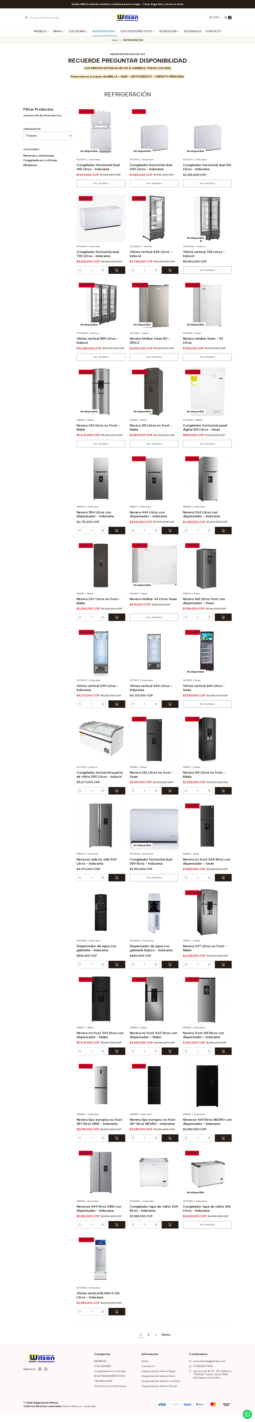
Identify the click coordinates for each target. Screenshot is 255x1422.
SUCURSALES (193, 31)
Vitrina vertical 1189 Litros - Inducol (97, 340)
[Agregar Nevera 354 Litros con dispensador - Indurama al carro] (116, 530)
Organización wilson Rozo (158, 1376)
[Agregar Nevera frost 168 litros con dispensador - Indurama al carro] (223, 1051)
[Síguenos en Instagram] (40, 1369)
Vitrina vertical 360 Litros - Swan (204, 688)
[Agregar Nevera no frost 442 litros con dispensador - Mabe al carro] (170, 1051)
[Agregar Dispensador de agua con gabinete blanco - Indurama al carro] (170, 964)
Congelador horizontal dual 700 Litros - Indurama (98, 254)
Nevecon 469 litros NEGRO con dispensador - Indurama (207, 1122)
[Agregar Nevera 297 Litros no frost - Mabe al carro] (223, 964)
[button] (80, 270)
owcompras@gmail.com (209, 1361)
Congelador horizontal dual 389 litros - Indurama (151, 861)
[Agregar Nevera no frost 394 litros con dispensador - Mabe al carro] (116, 1051)
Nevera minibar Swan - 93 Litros (203, 340)
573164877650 (203, 1366)
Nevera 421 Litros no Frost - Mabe (98, 427)
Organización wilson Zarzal (159, 1386)
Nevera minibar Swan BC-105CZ (150, 340)
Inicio (115, 40)
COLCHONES (77, 31)
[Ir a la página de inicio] (127, 17)
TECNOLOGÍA (168, 31)
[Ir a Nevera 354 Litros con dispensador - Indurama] (101, 478)
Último (165, 1334)
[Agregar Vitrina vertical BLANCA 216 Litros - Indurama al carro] (116, 1311)
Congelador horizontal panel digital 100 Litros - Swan (205, 427)
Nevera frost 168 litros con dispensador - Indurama (203, 1035)
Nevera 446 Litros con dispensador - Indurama (148, 514)
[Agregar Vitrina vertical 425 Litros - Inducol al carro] (170, 270)
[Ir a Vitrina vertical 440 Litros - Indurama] (154, 652)
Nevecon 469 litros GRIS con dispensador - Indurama (99, 1208)
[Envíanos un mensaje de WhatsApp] (247, 1414)
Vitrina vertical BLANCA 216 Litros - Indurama (98, 1295)
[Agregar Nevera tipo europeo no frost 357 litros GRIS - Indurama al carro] (116, 1138)
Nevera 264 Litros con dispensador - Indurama (201, 514)
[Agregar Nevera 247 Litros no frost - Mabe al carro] (116, 617)
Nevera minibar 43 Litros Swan (153, 599)
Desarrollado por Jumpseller (79, 1406)
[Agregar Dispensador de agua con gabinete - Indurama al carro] (116, 964)
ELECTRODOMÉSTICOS (136, 31)
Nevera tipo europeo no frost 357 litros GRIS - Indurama (99, 1122)
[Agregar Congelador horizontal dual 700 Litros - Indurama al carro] (116, 270)
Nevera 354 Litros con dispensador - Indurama (95, 514)
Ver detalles (100, 183)
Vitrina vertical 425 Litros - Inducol (151, 254)
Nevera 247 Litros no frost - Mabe (98, 601)
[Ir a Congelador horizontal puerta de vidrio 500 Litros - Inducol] (101, 739)
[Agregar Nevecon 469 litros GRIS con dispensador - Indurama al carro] (116, 1224)
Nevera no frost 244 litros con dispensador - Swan (206, 861)
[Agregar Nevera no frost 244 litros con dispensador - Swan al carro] (223, 877)
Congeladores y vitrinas (40, 160)
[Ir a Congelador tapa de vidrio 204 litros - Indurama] (154, 1173)
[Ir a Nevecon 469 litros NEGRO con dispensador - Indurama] (207, 1086)
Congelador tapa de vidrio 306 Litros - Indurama (207, 1208)
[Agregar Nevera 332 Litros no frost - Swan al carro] (170, 791)
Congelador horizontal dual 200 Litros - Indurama (151, 167)
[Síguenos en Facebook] (46, 1369)
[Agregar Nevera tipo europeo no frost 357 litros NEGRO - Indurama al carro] (170, 1138)
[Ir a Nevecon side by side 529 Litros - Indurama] (101, 825)
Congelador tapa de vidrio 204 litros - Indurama (154, 1208)
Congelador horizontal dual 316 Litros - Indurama (207, 167)
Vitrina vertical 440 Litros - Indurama (151, 688)
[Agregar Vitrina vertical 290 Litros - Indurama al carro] (116, 704)
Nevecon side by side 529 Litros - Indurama (97, 861)
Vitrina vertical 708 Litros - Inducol (204, 254)
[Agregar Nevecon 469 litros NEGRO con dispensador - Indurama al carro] (223, 1138)
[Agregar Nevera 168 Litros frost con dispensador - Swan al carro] (223, 617)
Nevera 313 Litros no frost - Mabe (151, 427)
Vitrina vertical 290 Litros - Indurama (98, 688)
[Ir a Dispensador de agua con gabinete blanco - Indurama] (154, 912)
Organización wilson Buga (158, 1371)
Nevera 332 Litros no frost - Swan (151, 774)
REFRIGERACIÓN (103, 31)
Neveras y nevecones (38, 156)
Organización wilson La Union (161, 1381)
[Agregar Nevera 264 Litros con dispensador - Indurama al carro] (223, 530)
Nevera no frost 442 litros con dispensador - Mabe (153, 1035)
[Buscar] (26, 17)
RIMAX (57, 31)
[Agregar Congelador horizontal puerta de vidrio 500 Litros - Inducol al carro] (116, 791)
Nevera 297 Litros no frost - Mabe (205, 948)
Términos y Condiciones (110, 1386)
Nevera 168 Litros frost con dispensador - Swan (204, 601)
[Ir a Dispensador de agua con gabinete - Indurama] (101, 912)
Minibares (30, 165)
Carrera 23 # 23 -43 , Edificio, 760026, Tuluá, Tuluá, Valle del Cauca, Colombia (212, 1374)
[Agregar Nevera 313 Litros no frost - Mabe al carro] (223, 791)
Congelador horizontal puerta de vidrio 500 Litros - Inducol (100, 774)
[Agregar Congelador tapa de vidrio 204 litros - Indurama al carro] (170, 1224)
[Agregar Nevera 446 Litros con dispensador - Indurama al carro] (170, 530)
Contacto (213, 31)
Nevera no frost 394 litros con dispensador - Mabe (100, 1035)
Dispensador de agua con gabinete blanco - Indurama (151, 948)
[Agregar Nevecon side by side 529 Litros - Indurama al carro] (116, 877)
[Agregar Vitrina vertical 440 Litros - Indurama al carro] (170, 704)
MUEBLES (40, 31)
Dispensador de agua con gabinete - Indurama (96, 948)
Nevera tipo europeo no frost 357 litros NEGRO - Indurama (152, 1122)
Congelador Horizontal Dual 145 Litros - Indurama (98, 167)
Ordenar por (32, 129)
